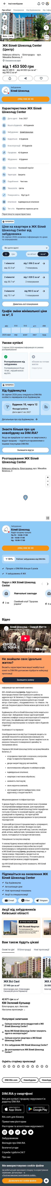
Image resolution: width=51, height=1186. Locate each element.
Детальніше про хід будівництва (18, 419)
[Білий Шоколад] (6, 90)
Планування (18, 10)
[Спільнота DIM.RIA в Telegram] (17, 1132)
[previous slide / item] (4, 27)
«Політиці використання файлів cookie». (19, 1175)
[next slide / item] (46, 27)
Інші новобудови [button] (15, 4)
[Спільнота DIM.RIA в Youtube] (24, 1132)
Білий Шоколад (20, 90)
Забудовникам (10, 1138)
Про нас (6, 1157)
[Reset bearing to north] (48, 485)
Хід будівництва (33, 10)
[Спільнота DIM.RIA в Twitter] (30, 1132)
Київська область (11, 55)
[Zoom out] (48, 481)
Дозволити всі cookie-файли (22, 1180)
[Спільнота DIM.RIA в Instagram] (4, 1132)
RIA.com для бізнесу (13, 1116)
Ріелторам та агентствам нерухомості (23, 1126)
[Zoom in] (48, 477)
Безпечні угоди (10, 1147)
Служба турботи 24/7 (13, 1152)
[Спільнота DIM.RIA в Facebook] (11, 1132)
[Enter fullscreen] (48, 518)
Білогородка (28, 55)
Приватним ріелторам (14, 1121)
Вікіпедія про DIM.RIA (13, 1143)
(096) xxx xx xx (25, 99)
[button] (4, 3)
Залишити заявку (25, 680)
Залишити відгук (25, 450)
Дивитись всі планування (25, 304)
